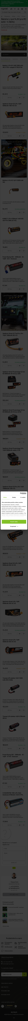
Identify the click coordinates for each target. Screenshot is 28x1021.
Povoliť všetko (14, 521)
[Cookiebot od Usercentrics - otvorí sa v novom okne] (20, 493)
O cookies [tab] (22, 497)
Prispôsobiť (13, 526)
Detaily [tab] (14, 497)
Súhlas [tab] (5, 497)
